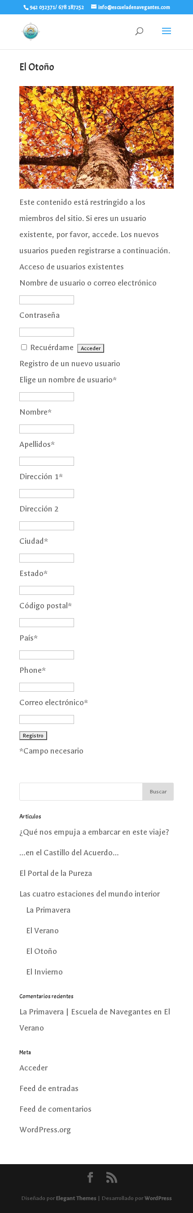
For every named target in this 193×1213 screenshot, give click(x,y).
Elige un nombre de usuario (68, 380)
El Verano (42, 931)
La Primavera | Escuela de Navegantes (85, 1012)
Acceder (33, 1068)
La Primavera (48, 910)
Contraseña (39, 315)
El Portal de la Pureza (55, 873)
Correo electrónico (53, 702)
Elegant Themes (76, 1198)
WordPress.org (45, 1130)
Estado (33, 573)
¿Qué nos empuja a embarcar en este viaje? (94, 832)
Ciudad (33, 541)
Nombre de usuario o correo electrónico (88, 283)
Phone (32, 670)
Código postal (45, 606)
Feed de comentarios (55, 1109)
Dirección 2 (39, 509)
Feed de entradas (49, 1088)
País (28, 638)
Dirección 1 (41, 476)
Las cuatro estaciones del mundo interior (89, 894)
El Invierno (44, 972)
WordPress (158, 1198)
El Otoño (41, 951)
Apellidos (37, 444)
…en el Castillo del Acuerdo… (69, 853)
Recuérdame (52, 347)
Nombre (35, 412)
